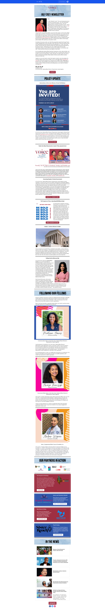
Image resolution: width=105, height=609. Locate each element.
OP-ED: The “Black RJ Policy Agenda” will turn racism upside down (59, 591)
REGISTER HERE (52, 141)
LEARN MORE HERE (42, 518)
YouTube (54, 175)
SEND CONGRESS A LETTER (52, 222)
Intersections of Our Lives (45, 134)
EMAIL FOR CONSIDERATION (60, 503)
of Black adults (53, 37)
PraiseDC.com (61, 175)
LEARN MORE (40, 490)
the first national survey (45, 37)
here (40, 64)
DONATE (52, 72)
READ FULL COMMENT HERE (52, 197)
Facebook (49, 175)
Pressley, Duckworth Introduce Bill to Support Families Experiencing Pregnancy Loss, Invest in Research (60, 561)
